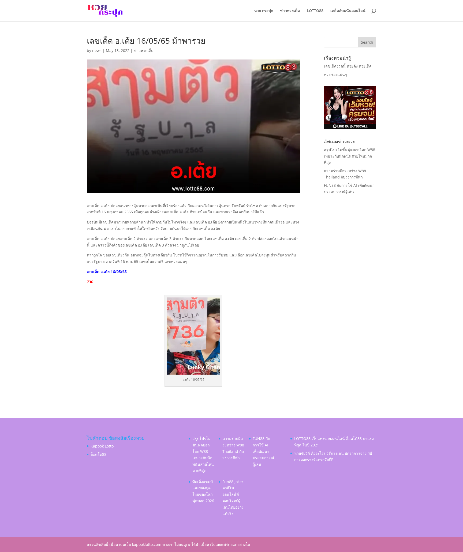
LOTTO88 (315, 11)
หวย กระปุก (263, 11)
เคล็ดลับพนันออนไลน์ (347, 11)
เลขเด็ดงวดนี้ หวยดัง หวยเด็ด (348, 66)
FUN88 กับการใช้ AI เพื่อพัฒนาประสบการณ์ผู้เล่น (263, 451)
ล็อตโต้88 (98, 454)
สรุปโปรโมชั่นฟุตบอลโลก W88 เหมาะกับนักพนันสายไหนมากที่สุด (349, 156)
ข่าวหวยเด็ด (290, 11)
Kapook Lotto (102, 446)
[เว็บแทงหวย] (350, 127)
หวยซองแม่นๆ (335, 74)
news (97, 50)
